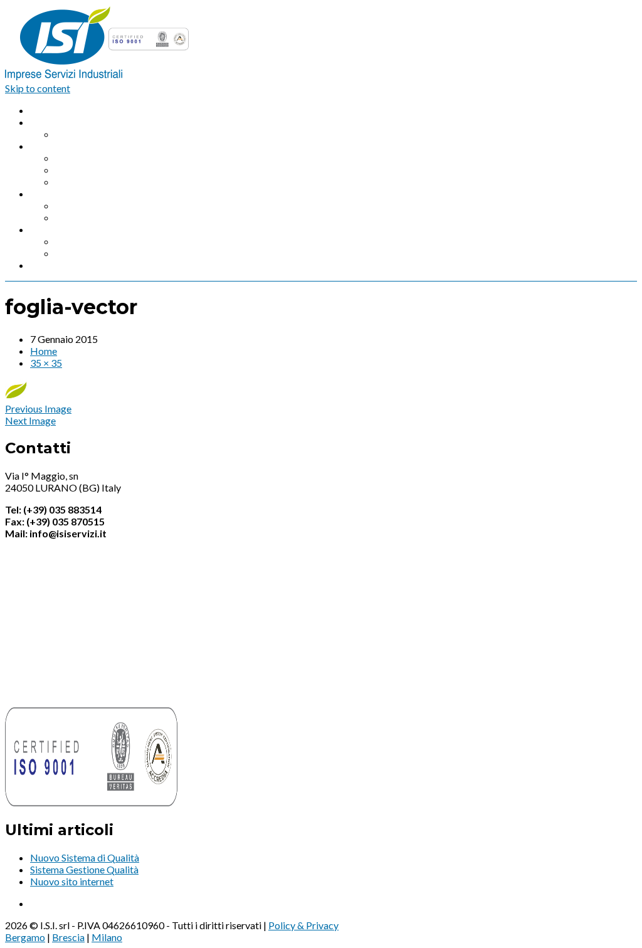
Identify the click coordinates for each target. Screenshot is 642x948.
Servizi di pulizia (64, 193)
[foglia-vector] (16, 397)
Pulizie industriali (92, 205)
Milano (107, 937)
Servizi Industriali (67, 146)
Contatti (48, 265)
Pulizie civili (80, 217)
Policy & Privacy (303, 925)
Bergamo (25, 937)
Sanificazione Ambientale (109, 241)
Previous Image (38, 408)
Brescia (68, 937)
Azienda (47, 122)
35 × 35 (46, 363)
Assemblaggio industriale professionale (139, 158)
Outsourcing (82, 181)
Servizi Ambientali (69, 229)
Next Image (30, 420)
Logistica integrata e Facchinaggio (129, 170)
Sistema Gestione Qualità (84, 869)
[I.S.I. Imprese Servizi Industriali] (98, 76)
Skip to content (37, 88)
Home (43, 110)
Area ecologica (87, 253)
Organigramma (88, 134)
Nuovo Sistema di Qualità (84, 857)
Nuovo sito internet (71, 881)
